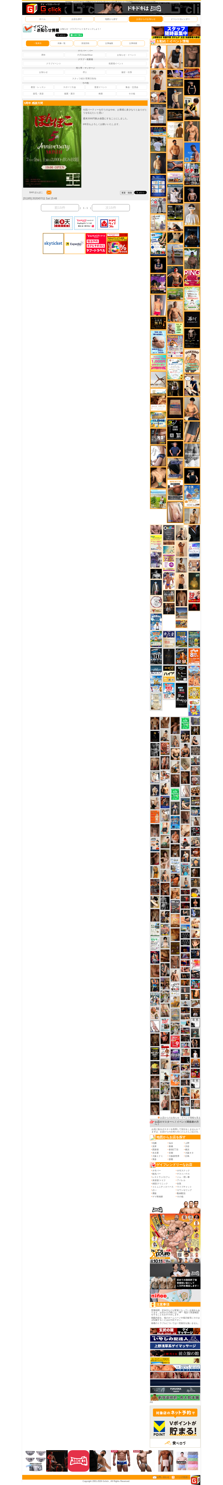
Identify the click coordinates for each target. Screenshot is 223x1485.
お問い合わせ (163, 1477)
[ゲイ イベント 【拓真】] (175, 975)
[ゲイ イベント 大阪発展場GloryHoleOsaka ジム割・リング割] (175, 212)
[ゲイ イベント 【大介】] (185, 912)
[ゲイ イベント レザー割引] (195, 831)
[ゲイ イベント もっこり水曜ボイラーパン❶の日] (158, 56)
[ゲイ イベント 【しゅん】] (165, 859)
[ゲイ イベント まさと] (155, 1039)
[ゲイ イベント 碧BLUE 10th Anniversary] (192, 236)
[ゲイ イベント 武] (195, 1012)
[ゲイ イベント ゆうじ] (155, 764)
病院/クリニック (160, 1183)
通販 (154, 1193)
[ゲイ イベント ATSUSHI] (158, 499)
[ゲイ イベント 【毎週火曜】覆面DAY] (185, 905)
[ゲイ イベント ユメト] (158, 305)
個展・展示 (69, 93)
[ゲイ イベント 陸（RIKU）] (175, 836)
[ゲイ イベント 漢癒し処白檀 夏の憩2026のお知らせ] (158, 223)
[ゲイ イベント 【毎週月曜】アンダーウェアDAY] (185, 963)
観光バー (156, 1174)
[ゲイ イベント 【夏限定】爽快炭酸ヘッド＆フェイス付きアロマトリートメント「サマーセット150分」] (169, 549)
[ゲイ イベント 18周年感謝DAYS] (156, 670)
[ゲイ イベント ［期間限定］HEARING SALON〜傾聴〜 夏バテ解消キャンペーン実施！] (192, 108)
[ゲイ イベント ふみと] (165, 955)
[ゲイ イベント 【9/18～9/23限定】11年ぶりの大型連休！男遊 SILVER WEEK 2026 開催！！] (195, 954)
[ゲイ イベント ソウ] (195, 1032)
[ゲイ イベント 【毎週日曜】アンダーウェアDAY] (185, 956)
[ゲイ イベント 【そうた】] (192, 214)
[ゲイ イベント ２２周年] (194, 708)
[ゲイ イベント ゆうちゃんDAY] (156, 621)
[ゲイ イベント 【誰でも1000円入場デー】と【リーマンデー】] (181, 624)
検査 (101, 93)
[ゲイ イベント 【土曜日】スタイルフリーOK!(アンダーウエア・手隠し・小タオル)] (185, 1101)
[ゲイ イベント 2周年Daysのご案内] (175, 429)
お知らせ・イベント (126, 55)
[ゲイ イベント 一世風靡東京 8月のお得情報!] (175, 468)
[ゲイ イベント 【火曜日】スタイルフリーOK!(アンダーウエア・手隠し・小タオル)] (195, 771)
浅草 (154, 1146)
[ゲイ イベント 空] (165, 828)
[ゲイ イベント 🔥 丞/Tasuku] (185, 1016)
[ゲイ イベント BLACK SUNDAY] (165, 903)
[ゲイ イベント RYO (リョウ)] (195, 902)
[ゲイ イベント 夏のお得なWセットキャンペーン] (158, 419)
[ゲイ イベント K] (181, 565)
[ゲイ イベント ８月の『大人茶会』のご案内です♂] (155, 1095)
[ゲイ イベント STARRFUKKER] (155, 957)
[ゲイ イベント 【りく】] (175, 1002)
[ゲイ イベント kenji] (194, 533)
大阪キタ (189, 1153)
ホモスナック (183, 1170)
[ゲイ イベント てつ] (192, 56)
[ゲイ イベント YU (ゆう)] (192, 194)
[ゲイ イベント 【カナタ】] (185, 830)
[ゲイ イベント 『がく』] (175, 276)
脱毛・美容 (38, 93)
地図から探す (111, 19)
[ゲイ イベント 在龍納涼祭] (155, 999)
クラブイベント (53, 63)
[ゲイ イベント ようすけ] (175, 1106)
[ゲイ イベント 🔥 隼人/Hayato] (175, 237)
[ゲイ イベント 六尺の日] (185, 976)
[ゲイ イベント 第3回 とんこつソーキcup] (156, 639)
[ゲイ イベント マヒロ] (195, 862)
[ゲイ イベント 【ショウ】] (165, 942)
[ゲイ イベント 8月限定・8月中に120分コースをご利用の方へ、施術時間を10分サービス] (175, 369)
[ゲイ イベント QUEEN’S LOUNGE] (158, 283)
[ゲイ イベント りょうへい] (175, 780)
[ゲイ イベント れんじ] (175, 962)
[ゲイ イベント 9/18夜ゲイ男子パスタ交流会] (165, 996)
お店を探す (77, 19)
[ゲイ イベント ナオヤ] (192, 131)
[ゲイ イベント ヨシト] (195, 892)
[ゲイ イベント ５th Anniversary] (194, 550)
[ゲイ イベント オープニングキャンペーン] (158, 323)
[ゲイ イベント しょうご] (181, 549)
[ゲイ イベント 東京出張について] (185, 928)
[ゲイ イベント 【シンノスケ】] (155, 872)
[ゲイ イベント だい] (181, 598)
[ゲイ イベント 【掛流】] (155, 1067)
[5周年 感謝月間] (52, 107)
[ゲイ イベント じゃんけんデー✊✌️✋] (156, 543)
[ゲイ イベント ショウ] (195, 740)
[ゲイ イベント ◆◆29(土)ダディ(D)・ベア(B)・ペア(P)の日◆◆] (195, 1043)
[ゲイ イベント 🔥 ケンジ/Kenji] (155, 985)
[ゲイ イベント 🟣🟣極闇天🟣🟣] (155, 736)
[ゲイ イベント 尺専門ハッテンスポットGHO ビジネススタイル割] (195, 913)
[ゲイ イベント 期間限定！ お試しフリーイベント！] (175, 82)
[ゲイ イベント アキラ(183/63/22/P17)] (195, 760)
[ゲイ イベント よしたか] (155, 1108)
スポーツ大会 (69, 87)
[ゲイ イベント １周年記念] (192, 432)
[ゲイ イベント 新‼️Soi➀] (165, 929)
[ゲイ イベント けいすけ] (175, 1093)
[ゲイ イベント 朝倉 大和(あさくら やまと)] (156, 529)
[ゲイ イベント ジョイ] (195, 811)
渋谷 (187, 1146)
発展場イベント (116, 63)
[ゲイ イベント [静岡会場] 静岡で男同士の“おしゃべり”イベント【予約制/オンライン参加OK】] (175, 794)
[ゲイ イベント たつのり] (155, 723)
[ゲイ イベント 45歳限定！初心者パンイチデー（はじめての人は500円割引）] (195, 1063)
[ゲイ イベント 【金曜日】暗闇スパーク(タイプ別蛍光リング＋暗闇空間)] (195, 801)
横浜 (187, 1149)
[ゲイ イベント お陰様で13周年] (175, 294)
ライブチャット (184, 1187)
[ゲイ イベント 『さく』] (156, 587)
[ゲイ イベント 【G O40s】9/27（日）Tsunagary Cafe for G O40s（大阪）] (185, 1003)
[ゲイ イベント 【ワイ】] (165, 1038)
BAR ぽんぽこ (36, 192)
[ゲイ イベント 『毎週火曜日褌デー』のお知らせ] (155, 1013)
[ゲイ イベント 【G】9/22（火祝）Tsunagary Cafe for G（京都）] (185, 1045)
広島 (187, 1156)
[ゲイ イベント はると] (155, 777)
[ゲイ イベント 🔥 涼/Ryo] (185, 982)
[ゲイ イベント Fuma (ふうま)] (158, 265)
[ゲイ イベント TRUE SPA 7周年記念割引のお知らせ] (158, 342)
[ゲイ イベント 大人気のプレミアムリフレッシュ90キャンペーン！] (175, 73)
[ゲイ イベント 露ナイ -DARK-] (192, 319)
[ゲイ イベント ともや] (195, 1094)
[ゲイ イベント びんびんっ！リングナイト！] (192, 278)
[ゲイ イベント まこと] (165, 1063)
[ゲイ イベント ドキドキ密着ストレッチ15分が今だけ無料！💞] (192, 338)
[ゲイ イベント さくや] (155, 1026)
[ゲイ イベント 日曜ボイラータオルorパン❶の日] (195, 791)
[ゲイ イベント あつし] (165, 815)
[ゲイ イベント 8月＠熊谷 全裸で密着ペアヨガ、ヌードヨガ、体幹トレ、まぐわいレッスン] (181, 613)
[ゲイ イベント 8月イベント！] (158, 131)
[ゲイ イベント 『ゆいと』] (155, 790)
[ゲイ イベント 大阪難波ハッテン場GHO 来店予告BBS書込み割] (195, 1073)
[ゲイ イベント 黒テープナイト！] (195, 974)
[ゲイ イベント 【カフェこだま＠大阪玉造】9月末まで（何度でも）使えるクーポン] (192, 496)
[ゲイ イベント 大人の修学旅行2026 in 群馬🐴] (194, 675)
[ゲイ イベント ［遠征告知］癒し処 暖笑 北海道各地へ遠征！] (192, 408)
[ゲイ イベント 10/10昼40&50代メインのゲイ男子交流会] (165, 1088)
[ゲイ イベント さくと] (165, 735)
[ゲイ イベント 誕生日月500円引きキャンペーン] (175, 1015)
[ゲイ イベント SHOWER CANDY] (175, 1055)
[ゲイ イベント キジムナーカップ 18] (194, 639)
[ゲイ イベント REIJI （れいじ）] (195, 1053)
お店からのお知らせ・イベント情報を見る (180, 1117)
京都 (171, 1153)
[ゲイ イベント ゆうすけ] (181, 581)
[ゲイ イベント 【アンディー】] (185, 920)
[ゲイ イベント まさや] (175, 767)
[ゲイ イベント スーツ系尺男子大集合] (175, 115)
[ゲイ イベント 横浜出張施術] (155, 929)
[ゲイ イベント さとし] (175, 512)
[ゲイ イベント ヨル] (165, 1075)
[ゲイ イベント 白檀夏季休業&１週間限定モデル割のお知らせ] (155, 844)
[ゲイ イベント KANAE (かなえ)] (192, 87)
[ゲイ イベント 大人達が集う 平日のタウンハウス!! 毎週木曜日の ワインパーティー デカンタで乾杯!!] (169, 562)
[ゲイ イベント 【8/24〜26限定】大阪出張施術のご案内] (175, 226)
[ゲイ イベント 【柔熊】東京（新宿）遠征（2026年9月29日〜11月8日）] (195, 1022)
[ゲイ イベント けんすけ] (165, 889)
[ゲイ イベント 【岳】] (165, 875)
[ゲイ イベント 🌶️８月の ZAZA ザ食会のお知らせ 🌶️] (155, 887)
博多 (154, 1159)
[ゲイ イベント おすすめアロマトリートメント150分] (175, 177)
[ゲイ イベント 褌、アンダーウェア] (175, 490)
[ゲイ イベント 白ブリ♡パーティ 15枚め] (165, 776)
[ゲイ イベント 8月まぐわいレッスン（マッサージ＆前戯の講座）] (195, 1003)
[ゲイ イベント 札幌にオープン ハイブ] (169, 673)
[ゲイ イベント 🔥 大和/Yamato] (165, 969)
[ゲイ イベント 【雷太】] (175, 311)
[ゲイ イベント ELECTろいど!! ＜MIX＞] (175, 822)
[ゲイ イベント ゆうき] (185, 882)
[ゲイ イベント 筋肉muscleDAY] (192, 455)
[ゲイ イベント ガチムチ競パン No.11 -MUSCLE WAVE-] (175, 1080)
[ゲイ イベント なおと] (185, 843)
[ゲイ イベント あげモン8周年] (194, 656)
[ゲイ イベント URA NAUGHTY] (169, 535)
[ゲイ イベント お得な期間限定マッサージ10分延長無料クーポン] (158, 97)
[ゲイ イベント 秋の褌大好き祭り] (155, 816)
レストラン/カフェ (161, 1177)
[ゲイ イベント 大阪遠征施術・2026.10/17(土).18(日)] (195, 923)
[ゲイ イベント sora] (158, 477)
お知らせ (43, 72)
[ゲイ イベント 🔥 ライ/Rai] (185, 898)
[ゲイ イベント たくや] (175, 149)
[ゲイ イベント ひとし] (155, 830)
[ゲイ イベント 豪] (195, 730)
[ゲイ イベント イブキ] (165, 1010)
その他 (132, 93)
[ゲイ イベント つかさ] (185, 791)
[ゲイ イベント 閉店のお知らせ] (169, 639)
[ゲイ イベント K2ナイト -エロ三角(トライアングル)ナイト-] (185, 892)
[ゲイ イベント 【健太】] (165, 788)
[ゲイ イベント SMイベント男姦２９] (185, 1060)
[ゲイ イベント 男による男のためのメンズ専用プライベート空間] (158, 185)
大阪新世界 (174, 1156)
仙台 (171, 1143)
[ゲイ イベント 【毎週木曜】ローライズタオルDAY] (194, 607)
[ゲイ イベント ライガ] (175, 893)
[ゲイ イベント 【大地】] (185, 736)
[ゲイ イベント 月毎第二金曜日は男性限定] (155, 1053)
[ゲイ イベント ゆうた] (181, 532)
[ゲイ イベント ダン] (175, 880)
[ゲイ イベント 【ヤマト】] (185, 1091)
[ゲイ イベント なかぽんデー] (194, 581)
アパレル (181, 1180)
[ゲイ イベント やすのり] (155, 971)
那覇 (171, 1159)
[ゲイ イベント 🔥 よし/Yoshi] (185, 997)
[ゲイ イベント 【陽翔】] (165, 917)
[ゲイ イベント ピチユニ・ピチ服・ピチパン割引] (192, 174)
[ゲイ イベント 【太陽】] (175, 741)
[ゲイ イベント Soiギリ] (175, 1067)
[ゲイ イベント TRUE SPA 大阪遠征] (175, 328)
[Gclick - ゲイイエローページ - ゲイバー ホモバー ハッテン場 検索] (43, 8)
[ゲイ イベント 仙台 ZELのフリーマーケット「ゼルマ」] (155, 943)
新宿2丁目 (173, 1149)
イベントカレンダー (180, 19)
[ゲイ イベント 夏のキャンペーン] (192, 298)
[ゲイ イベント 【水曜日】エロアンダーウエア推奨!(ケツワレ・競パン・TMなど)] (158, 436)
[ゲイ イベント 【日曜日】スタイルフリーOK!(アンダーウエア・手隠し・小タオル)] (195, 781)
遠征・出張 (126, 72)
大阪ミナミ (157, 1156)
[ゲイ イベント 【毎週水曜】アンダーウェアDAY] (192, 73)
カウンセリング (184, 1190)
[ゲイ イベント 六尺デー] (158, 205)
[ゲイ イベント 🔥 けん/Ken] (185, 1082)
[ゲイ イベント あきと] (155, 915)
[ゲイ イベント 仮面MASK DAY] (156, 573)
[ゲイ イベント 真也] (175, 808)
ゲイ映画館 (157, 1196)
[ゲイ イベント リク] (175, 754)
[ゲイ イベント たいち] (158, 455)
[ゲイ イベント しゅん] (175, 725)
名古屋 (155, 1153)
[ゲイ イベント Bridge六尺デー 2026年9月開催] (165, 1024)
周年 (43, 55)
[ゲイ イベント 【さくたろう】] (155, 902)
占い (154, 1190)
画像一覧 (61, 43)
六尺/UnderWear (85, 55)
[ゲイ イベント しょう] (185, 777)
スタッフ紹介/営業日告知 (84, 78)
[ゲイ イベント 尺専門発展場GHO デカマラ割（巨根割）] (194, 596)
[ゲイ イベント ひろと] (158, 80)
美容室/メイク (159, 1180)
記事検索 (133, 43)
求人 (85, 72)
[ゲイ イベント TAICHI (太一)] (175, 448)
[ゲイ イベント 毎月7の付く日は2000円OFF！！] (156, 610)
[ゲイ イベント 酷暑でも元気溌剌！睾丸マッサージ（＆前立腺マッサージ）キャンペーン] (158, 399)
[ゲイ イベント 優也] (195, 994)
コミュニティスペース (163, 1187)
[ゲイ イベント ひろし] (155, 858)
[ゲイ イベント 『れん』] (175, 98)
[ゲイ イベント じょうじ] (185, 817)
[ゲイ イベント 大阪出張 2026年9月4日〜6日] (195, 852)
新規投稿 (85, 43)
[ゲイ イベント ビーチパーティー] (181, 639)
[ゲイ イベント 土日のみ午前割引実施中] (185, 1023)
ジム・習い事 (183, 1177)
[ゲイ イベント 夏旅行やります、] (175, 407)
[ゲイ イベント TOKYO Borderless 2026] (175, 346)
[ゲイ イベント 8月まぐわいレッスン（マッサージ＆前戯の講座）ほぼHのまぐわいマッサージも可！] (185, 1075)
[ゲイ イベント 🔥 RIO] (192, 258)
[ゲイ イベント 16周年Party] (156, 683)
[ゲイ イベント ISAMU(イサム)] (192, 475)
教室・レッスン (38, 87)
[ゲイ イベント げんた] (155, 1081)
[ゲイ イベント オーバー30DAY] (192, 360)
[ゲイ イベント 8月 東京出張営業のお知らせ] (192, 152)
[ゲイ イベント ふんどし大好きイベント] (195, 882)
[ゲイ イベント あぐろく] (195, 964)
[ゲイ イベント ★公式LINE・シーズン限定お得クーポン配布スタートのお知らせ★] (158, 362)
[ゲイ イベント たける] (175, 934)
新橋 (171, 1146)
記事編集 (109, 43)
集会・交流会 (132, 87)
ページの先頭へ (182, 1477)
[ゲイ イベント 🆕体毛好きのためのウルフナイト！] (195, 750)
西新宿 (155, 1149)
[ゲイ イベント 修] (169, 608)
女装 (179, 1183)
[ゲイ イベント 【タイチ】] (165, 722)
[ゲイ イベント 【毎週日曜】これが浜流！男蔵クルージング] (185, 1030)
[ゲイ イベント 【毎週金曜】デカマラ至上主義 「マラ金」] (185, 1067)
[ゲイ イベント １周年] (181, 673)
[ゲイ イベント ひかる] (155, 803)
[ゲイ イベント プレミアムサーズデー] (156, 602)
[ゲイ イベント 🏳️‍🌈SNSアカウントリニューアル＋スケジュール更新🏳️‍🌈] (175, 129)
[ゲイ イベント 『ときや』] (185, 804)
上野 (187, 1143)
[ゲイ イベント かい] (185, 764)
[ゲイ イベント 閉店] (156, 701)
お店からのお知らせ (145, 19)
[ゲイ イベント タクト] (165, 1102)
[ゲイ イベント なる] (195, 841)
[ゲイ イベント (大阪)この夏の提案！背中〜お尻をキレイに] (175, 193)
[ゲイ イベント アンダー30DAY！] (175, 920)
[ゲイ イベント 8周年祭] (194, 693)
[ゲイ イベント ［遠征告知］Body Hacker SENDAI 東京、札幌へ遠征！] (185, 750)
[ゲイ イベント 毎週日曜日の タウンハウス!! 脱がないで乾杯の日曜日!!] (175, 1042)
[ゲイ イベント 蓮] (175, 388)
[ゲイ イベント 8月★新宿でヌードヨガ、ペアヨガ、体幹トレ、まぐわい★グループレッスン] (158, 379)
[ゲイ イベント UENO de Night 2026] (175, 906)
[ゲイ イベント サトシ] (158, 144)
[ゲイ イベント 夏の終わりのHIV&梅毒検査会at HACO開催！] (169, 691)
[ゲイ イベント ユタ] (195, 821)
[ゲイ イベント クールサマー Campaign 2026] (158, 244)
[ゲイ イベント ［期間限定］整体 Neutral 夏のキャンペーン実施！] (175, 57)
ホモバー (156, 1170)
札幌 (154, 1143)
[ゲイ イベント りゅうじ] (175, 850)
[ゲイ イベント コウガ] (165, 841)
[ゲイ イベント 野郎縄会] (165, 748)
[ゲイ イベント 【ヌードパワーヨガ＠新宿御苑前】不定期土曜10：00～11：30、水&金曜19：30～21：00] (175, 254)
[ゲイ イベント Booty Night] (165, 1051)
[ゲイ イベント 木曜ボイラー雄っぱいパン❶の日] (169, 580)
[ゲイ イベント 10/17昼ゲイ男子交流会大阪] (175, 1028)
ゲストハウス (183, 1174)
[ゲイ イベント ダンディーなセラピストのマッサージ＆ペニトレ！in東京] (185, 1111)
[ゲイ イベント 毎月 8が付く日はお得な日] (185, 1038)
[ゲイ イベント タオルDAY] (155, 749)
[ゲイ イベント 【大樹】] (165, 983)
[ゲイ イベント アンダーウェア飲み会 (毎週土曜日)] (195, 721)
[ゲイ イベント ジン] (194, 565)
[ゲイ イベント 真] (195, 872)
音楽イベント (100, 87)
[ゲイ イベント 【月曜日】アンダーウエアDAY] (195, 1104)
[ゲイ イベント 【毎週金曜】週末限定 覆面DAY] (185, 949)
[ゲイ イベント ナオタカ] (195, 943)
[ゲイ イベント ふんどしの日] (175, 948)
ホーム (42, 19)
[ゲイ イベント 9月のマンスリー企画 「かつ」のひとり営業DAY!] (175, 865)
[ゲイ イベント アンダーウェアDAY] (185, 935)
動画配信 (181, 1193)
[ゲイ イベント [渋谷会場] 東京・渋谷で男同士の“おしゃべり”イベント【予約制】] (185, 723)
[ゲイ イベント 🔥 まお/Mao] (185, 989)
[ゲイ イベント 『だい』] (158, 163)
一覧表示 (37, 43)
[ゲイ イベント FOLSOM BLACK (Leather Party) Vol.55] (165, 802)
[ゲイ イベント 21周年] (181, 656)
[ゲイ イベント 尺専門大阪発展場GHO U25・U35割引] (195, 984)
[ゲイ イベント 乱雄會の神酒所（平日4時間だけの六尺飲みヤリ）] (156, 559)
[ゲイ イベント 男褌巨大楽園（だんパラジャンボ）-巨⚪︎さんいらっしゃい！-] (185, 869)
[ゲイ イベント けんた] (165, 762)
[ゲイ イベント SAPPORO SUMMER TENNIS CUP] (156, 656)
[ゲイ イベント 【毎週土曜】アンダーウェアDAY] (185, 1010)
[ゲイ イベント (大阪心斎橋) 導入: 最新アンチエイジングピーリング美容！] (158, 114)
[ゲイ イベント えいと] (185, 1052)
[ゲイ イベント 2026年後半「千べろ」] (175, 988)
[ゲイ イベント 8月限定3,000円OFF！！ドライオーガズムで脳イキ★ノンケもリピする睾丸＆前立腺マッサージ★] (175, 166)
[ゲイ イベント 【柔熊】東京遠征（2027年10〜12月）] (195, 1083)
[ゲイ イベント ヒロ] (192, 516)
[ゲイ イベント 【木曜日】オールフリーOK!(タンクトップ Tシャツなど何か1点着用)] (169, 596)
